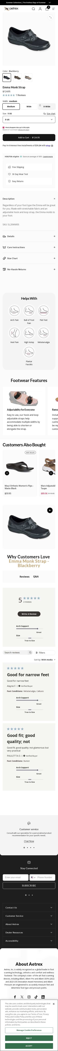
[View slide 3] (30, 847)
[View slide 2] (27, 847)
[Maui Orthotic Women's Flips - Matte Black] (20, 467)
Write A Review (29, 614)
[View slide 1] (24, 847)
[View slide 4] (33, 847)
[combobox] (29, 119)
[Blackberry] (7, 77)
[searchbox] (15, 652)
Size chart (51, 113)
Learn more (48, 157)
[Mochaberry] (28, 77)
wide (29, 106)
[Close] (54, 1004)
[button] (7, 473)
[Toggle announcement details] (49, 2)
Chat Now (29, 841)
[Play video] (29, 527)
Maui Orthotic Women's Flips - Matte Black (19, 487)
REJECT (29, 1038)
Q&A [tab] (36, 576)
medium (11, 106)
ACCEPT (29, 1046)
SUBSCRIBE (29, 885)
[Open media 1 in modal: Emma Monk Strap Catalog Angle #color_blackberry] (50, 17)
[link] (24, 398)
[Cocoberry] (17, 77)
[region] (29, 1025)
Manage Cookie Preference (29, 1030)
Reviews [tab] (24, 576)
